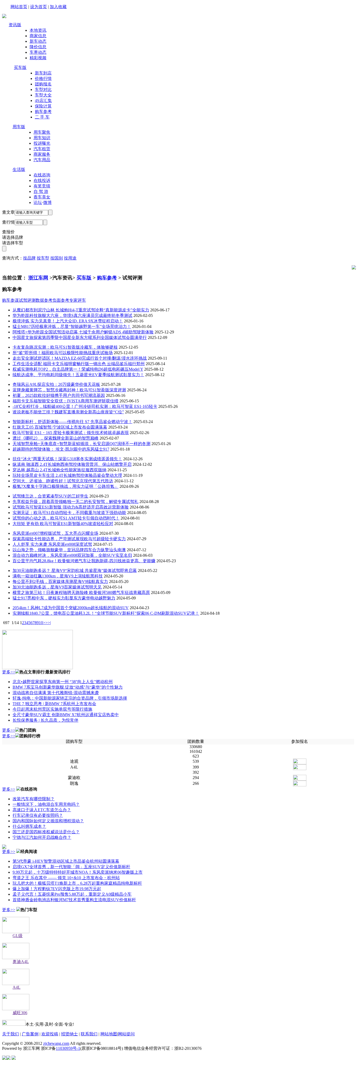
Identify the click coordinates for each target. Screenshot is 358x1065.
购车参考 (43, 111)
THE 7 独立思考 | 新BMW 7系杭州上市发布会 (54, 703)
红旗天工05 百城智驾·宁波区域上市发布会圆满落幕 (60, 427)
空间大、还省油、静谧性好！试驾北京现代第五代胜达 (63, 481)
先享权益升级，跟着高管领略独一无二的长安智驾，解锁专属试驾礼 (75, 501)
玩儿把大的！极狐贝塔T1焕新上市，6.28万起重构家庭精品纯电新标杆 (77, 883)
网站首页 (18, 6)
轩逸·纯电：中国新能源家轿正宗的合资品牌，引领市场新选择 (70, 698)
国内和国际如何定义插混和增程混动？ (48, 821)
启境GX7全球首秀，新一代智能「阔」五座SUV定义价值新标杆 (71, 866)
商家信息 (38, 36)
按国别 (56, 258)
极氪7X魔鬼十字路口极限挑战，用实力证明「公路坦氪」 (65, 486)
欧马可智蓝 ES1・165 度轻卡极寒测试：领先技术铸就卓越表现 (71, 432)
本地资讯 (38, 30)
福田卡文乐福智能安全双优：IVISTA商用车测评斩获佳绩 (65, 401)
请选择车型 (12, 243)
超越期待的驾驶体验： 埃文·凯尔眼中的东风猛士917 (61, 449)
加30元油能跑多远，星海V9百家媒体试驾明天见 (57, 587)
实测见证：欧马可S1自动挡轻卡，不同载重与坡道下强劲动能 (69, 512)
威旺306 (20, 1012)
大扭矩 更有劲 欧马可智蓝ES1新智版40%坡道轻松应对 (63, 523)
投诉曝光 (42, 143)
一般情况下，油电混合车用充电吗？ (46, 804)
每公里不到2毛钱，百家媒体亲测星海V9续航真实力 (60, 581)
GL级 (18, 935)
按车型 (43, 258)
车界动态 (38, 52)
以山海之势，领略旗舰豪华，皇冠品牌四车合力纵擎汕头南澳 (69, 550)
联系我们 (89, 1034)
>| (49, 622)
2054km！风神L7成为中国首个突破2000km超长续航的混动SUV (71, 608)
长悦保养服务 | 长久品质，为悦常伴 (45, 720)
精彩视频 (38, 58)
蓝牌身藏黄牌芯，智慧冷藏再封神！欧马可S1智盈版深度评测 (69, 390)
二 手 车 (42, 117)
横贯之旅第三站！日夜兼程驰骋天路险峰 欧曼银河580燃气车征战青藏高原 (81, 592)
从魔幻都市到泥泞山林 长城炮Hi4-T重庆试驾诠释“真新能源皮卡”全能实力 (81, 310)
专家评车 (77, 300)
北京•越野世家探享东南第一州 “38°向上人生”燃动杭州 (63, 681)
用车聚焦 (42, 132)
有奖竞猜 (42, 186)
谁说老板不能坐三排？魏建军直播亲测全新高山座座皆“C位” (68, 412)
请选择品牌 (12, 237)
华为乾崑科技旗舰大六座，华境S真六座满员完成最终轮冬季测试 (72, 315)
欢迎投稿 (49, 1034)
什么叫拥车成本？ (29, 826)
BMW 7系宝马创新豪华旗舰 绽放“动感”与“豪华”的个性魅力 (68, 687)
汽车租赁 (42, 149)
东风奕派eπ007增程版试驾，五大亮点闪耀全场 (55, 533)
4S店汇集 (43, 100)
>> (45, 622)
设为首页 (38, 6)
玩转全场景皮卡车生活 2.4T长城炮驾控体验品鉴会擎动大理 (67, 475)
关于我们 (10, 1034)
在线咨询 (42, 175)
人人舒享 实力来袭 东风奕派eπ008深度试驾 (52, 544)
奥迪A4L (21, 961)
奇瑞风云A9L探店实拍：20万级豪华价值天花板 (56, 384)
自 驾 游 (41, 191)
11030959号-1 (68, 1048)
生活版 (19, 169)
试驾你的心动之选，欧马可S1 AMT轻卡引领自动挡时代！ (66, 518)
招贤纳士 (69, 1034)
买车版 (20, 67)
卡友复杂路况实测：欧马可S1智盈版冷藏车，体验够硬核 (65, 347)
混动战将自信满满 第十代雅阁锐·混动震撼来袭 (56, 692)
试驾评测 (27, 300)
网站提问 (126, 1034)
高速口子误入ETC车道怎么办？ (42, 810)
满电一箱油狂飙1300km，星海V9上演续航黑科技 (58, 576)
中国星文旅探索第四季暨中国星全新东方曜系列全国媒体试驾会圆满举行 (80, 337)
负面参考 (60, 300)
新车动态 (38, 41)
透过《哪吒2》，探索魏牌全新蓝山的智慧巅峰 (56, 438)
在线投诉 (42, 180)
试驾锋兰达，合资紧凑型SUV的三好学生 (50, 496)
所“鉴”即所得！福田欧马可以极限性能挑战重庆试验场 (63, 352)
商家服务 (42, 154)
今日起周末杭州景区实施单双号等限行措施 (52, 709)
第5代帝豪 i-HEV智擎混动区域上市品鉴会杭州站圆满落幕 (66, 861)
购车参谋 (10, 300)
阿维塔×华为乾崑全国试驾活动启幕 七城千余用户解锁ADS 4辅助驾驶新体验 (83, 332)
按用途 (70, 258)
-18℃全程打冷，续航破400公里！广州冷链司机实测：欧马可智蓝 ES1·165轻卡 (85, 406)
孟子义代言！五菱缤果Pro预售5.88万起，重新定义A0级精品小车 (72, 894)
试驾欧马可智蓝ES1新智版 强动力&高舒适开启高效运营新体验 (71, 507)
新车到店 (43, 73)
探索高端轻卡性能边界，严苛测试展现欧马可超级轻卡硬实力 (69, 539)
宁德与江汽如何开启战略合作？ (42, 837)
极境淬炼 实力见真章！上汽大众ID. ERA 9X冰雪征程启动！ (68, 321)
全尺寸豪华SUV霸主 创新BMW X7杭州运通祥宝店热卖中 (66, 714)
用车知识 (42, 138)
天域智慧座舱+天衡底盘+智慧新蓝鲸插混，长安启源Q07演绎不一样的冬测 (81, 443)
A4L (16, 987)
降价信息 (38, 47)
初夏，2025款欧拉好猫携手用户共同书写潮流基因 (59, 395)
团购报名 (43, 84)
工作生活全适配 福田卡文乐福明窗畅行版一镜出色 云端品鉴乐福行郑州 (79, 363)
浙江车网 (38, 277)
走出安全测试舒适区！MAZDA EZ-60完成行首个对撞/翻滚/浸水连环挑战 (80, 358)
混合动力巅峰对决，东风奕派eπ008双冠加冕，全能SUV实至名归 (72, 555)
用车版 (19, 127)
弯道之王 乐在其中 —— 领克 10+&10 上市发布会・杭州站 (66, 877)
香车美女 (42, 197)
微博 (47, 202)
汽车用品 (42, 160)
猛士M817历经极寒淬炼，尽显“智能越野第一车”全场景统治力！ (72, 326)
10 (41, 622)
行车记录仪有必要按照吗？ (38, 815)
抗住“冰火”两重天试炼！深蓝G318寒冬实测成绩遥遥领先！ (67, 459)
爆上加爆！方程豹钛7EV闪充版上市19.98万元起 (57, 888)
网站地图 (108, 1034)
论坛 (38, 202)
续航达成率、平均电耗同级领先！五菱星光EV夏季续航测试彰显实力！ (78, 374)
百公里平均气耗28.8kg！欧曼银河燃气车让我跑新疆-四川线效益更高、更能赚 (84, 561)
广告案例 (30, 1034)
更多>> (8, 672)
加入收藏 (58, 6)
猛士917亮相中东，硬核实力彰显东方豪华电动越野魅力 (64, 598)
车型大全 (43, 95)
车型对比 (43, 89)
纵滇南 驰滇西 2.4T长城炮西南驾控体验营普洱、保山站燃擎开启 (72, 464)
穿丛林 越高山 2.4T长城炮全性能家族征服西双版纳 (59, 470)
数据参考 (44, 300)
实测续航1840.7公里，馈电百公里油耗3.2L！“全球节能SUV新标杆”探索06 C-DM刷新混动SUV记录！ (106, 613)
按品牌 (29, 258)
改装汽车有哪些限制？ (34, 799)
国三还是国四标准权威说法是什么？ (46, 832)
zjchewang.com (56, 1043)
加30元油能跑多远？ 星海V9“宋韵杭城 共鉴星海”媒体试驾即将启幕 (75, 570)
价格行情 (43, 78)
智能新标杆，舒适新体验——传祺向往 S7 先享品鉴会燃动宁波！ (72, 421)
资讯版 (15, 25)
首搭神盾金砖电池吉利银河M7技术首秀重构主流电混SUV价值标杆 (74, 900)
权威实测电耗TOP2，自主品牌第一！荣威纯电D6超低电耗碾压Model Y (78, 369)
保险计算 (43, 106)
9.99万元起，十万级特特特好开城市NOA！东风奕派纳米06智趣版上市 (78, 872)
